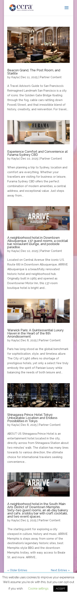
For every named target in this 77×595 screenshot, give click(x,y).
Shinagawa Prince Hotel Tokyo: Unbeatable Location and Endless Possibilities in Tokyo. (32, 418)
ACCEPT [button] (60, 588)
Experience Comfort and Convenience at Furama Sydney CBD (37, 153)
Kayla (15, 77)
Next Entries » (60, 570)
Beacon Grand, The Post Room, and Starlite (33, 71)
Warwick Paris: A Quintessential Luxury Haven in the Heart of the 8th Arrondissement (35, 333)
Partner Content (51, 77)
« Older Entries (17, 570)
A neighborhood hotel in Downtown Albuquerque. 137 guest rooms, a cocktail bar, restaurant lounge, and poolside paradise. (37, 242)
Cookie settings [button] (38, 588)
